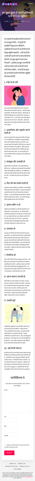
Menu (31, 3)
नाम (5, 416)
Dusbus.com (29, 476)
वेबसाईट (6, 435)
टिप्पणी (6, 390)
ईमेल (5, 426)
